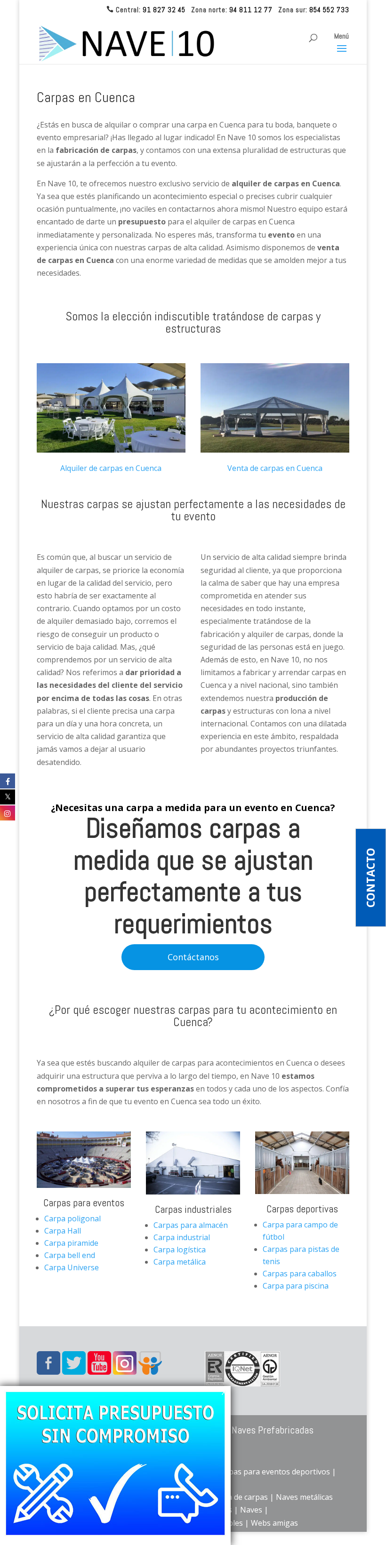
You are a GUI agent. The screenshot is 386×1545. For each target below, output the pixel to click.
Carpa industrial (181, 1237)
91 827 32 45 (164, 9)
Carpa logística (179, 1249)
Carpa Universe (71, 1267)
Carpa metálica (179, 1262)
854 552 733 (329, 9)
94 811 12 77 (251, 9)
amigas (285, 1523)
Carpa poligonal (72, 1218)
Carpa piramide (71, 1243)
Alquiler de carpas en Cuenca (110, 468)
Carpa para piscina (296, 1286)
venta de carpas (240, 1497)
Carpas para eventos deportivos (273, 1471)
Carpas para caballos (300, 1273)
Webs (262, 1523)
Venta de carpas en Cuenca (274, 468)
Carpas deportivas (302, 1208)
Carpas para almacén (190, 1225)
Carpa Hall (62, 1231)
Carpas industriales (193, 1209)
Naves (251, 1510)
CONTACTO (370, 878)
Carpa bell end (69, 1255)
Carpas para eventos (83, 1202)
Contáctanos (193, 957)
